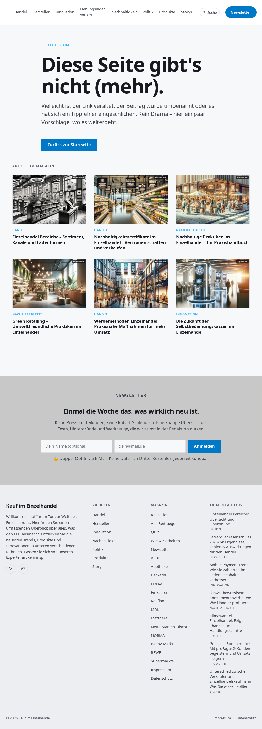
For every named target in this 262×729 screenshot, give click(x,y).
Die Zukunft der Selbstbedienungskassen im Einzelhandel (205, 326)
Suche (212, 12)
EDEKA (156, 583)
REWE (156, 652)
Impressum (161, 669)
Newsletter (241, 12)
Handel (20, 11)
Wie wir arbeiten (165, 540)
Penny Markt (162, 643)
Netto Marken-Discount (171, 626)
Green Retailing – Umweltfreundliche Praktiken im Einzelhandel (46, 326)
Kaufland (159, 600)
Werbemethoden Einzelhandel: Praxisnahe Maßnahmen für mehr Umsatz (130, 326)
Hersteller (41, 11)
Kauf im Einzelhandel (32, 505)
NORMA (158, 635)
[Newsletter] (23, 569)
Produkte (167, 11)
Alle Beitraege (163, 523)
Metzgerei (159, 617)
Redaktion (160, 514)
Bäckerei (158, 574)
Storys (186, 11)
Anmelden (204, 446)
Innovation (65, 11)
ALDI (155, 557)
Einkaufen (159, 592)
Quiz (155, 531)
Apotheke (159, 566)
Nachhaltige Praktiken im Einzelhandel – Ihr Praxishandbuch (212, 239)
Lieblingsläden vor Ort (93, 12)
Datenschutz (162, 678)
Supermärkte (162, 660)
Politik (148, 11)
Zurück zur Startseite (69, 144)
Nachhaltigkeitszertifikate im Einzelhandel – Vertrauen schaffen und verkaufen (130, 242)
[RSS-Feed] (10, 569)
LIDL (155, 609)
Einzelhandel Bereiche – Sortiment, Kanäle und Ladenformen (48, 239)
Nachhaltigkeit (124, 11)
